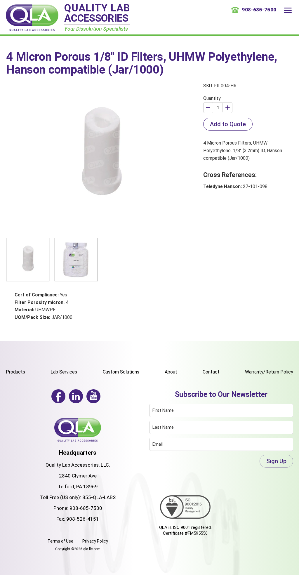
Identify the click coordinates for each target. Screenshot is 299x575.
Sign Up (276, 461)
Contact (211, 372)
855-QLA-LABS (99, 497)
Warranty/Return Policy (269, 372)
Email (157, 444)
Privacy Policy (95, 541)
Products (15, 372)
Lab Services (64, 372)
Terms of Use (60, 541)
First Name (163, 410)
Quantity (212, 98)
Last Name (163, 427)
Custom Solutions (121, 372)
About (171, 372)
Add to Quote (228, 124)
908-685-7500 (85, 508)
